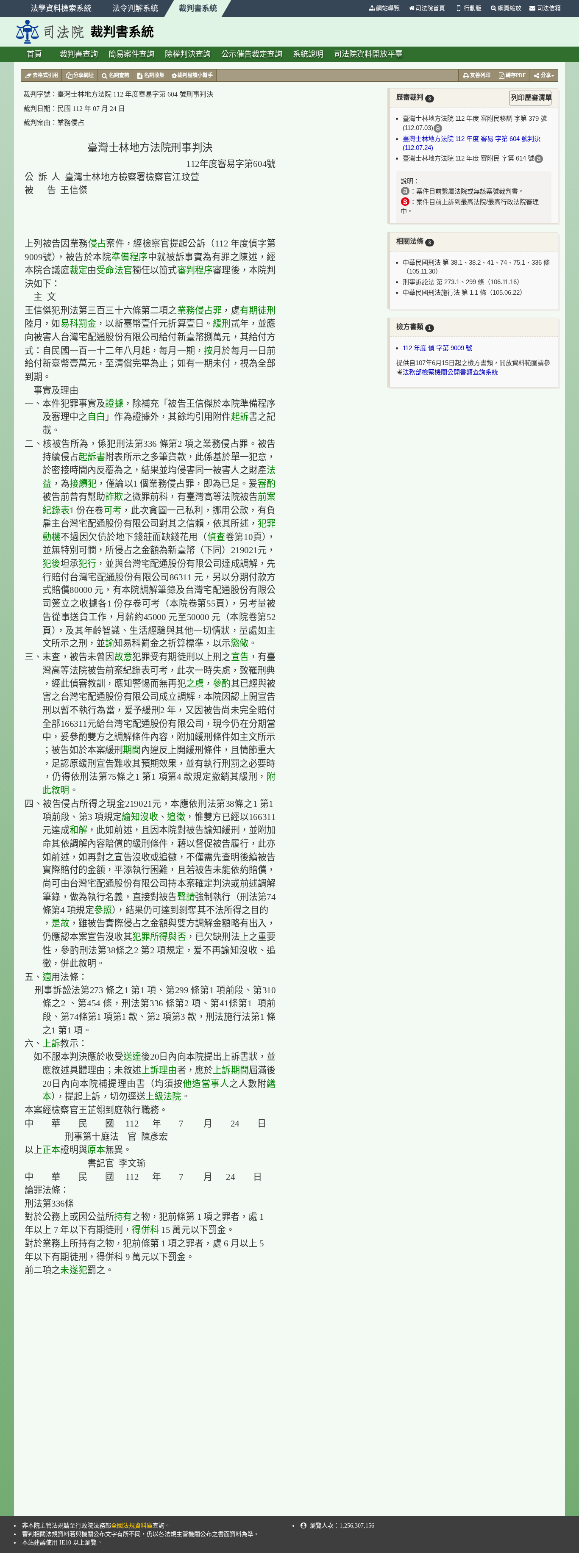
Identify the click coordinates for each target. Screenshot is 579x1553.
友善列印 (480, 75)
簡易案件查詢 (131, 54)
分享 (546, 75)
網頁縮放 (509, 8)
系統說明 (308, 54)
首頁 (34, 54)
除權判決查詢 (188, 54)
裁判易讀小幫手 (195, 75)
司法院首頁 (430, 8)
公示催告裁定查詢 (251, 54)
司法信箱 (548, 8)
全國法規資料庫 (132, 1526)
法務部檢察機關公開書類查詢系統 (450, 372)
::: (360, 8)
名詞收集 (154, 75)
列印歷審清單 (531, 97)
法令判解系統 (135, 8)
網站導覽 (388, 8)
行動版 (473, 8)
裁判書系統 (198, 8)
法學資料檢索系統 (61, 8)
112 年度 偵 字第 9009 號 (437, 348)
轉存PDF (516, 75)
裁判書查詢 (79, 54)
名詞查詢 (119, 75)
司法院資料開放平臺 (368, 54)
